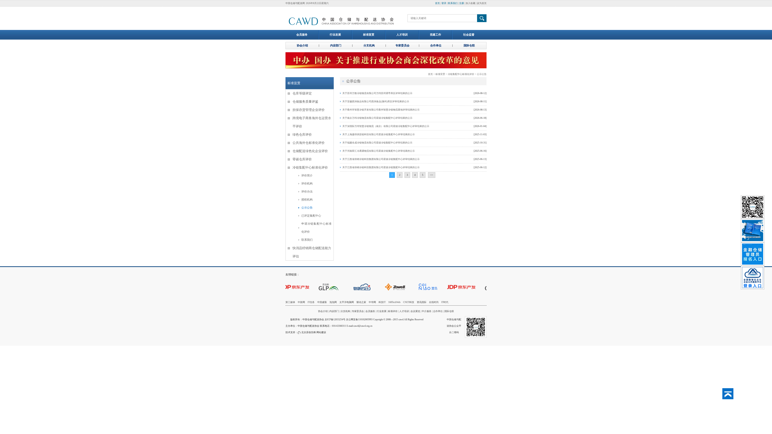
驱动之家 (361, 302)
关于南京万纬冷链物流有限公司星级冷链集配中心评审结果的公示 (377, 118)
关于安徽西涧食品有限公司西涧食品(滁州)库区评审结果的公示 (375, 101)
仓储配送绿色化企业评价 (310, 151)
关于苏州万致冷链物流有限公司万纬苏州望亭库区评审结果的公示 (377, 93)
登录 (443, 3)
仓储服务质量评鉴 (305, 101)
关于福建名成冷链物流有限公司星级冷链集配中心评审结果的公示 (377, 142)
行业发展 (381, 311)
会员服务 (370, 311)
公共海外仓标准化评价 (309, 142)
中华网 (372, 302)
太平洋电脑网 (346, 302)
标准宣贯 (440, 74)
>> (431, 175)
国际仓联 (449, 311)
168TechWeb (394, 302)
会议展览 (415, 311)
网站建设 (321, 332)
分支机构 (346, 311)
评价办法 (307, 191)
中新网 (301, 302)
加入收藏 (470, 3)
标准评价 (393, 311)
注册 (461, 3)
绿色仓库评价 (302, 134)
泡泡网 (333, 302)
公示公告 (482, 74)
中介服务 (426, 311)
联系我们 (453, 3)
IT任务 (311, 302)
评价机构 (307, 183)
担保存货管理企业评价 (309, 110)
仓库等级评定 (302, 93)
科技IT (382, 302)
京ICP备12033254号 (335, 319)
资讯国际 (421, 302)
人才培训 (404, 311)
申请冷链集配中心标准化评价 (316, 227)
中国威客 (322, 302)
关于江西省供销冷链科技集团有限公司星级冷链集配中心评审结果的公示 (381, 159)
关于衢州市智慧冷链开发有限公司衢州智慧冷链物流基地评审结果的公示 (381, 109)
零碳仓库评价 (302, 159)
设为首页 (482, 3)
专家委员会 (358, 311)
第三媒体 (290, 302)
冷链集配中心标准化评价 (461, 74)
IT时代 (444, 302)
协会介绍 (323, 311)
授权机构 (307, 199)
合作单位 (438, 311)
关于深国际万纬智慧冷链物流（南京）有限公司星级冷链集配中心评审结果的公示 (385, 126)
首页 (437, 3)
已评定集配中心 (311, 215)
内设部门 (334, 311)
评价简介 (307, 175)
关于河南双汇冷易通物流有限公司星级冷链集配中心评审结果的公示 (378, 150)
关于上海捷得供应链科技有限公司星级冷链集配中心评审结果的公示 (378, 134)
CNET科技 (408, 302)
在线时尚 (434, 302)
